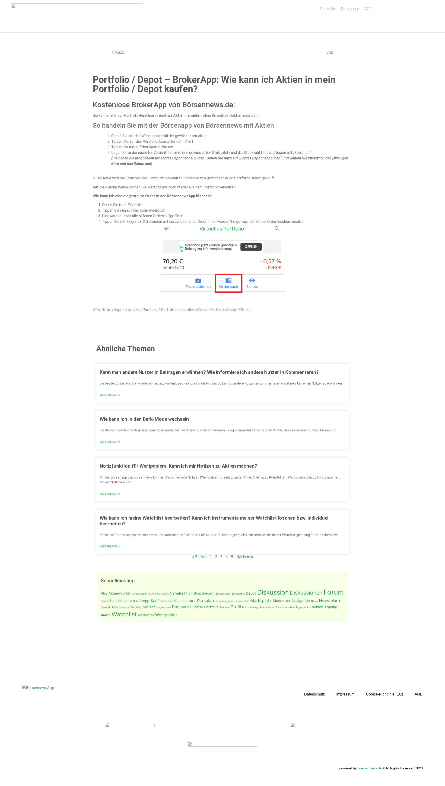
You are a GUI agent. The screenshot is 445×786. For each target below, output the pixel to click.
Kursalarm (207, 600)
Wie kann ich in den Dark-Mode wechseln (144, 419)
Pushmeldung (250, 607)
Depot (251, 593)
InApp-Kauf (149, 600)
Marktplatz (261, 600)
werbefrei (146, 615)
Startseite (328, 8)
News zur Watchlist (130, 607)
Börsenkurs (238, 593)
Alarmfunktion (181, 593)
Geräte (105, 601)
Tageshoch (302, 607)
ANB (419, 694)
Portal (197, 607)
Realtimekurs (267, 607)
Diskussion (273, 592)
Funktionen (350, 8)
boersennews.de (369, 768)
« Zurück (199, 557)
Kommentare (185, 600)
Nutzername (164, 607)
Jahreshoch (166, 601)
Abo (104, 593)
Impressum (345, 694)
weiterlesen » (110, 395)
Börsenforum (223, 593)
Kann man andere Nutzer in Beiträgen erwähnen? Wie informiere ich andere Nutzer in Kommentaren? (209, 372)
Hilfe (136, 601)
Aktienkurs (154, 593)
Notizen (149, 607)
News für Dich (109, 607)
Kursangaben (225, 601)
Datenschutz (314, 694)
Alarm (164, 593)
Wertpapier (166, 614)
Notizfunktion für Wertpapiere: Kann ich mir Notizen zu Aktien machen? (178, 466)
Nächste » (244, 557)
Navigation (301, 600)
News (314, 601)
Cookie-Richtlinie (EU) (384, 694)
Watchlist (124, 614)
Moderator (282, 600)
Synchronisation (285, 607)
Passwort (181, 606)
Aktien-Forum (119, 593)
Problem (224, 607)
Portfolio (211, 607)
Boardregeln (204, 593)
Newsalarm (330, 600)
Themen (316, 607)
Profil (236, 606)
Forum (334, 592)
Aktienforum (139, 593)
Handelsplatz (121, 600)
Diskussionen (306, 592)
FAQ (367, 8)
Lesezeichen (242, 601)
